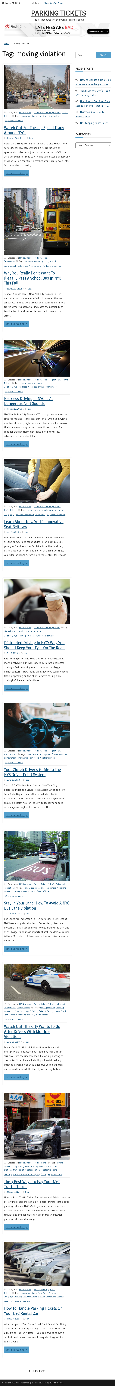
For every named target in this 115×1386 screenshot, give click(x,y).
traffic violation (48, 757)
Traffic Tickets (10, 510)
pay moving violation (23, 1166)
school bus (23, 266)
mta (33, 891)
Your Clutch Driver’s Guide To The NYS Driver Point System (32, 772)
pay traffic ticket (42, 1166)
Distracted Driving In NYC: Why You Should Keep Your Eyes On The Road (34, 645)
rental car (51, 1296)
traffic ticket (18, 1169)
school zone (36, 266)
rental (42, 1296)
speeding (55, 116)
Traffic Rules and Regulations (47, 112)
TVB (44, 1174)
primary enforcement (24, 514)
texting (22, 635)
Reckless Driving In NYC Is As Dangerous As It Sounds (28, 401)
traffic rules (51, 386)
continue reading (15, 173)
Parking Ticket (43, 891)
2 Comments (56, 1174)
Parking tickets (53, 1011)
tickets (31, 635)
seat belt (40, 514)
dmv (29, 754)
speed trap (43, 116)
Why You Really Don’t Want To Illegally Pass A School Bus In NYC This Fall (32, 278)
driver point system (42, 754)
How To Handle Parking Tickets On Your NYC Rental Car (33, 1311)
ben (31, 138)
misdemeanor (27, 383)
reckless (23, 386)
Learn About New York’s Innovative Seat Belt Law (33, 524)
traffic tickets (42, 1014)
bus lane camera (48, 887)
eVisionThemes (56, 1382)
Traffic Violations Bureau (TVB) (26, 1174)
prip (37, 757)
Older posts (38, 1371)
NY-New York (25, 112)
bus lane (35, 887)
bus (26, 887)
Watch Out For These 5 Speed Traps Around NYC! (34, 130)
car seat (30, 510)
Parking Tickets (58, 13)
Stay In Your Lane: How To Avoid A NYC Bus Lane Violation (36, 905)
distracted (8, 631)
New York (19, 1011)
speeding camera (25, 1014)
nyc (15, 386)
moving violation (28, 116)
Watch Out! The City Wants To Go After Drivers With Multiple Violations (32, 1031)
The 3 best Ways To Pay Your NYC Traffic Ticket (32, 1184)
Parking (18, 1296)
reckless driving (37, 386)
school (13, 266)
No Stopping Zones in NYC (94, 122)
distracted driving (24, 631)
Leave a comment (15, 120)
